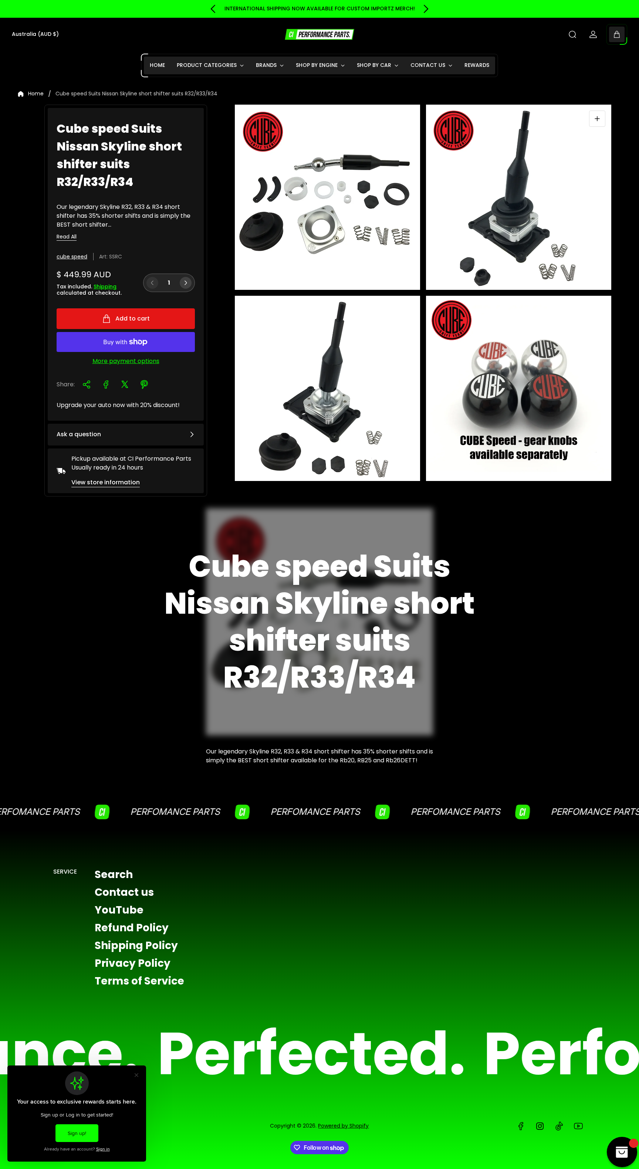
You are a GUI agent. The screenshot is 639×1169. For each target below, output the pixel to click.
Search (114, 874)
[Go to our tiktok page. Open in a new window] (559, 1126)
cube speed (72, 256)
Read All (67, 237)
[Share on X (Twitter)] (125, 384)
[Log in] (593, 34)
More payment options (125, 361)
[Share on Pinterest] (144, 384)
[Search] (572, 34)
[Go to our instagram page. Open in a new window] (539, 1126)
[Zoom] (597, 119)
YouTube (119, 910)
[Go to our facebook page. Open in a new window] (520, 1126)
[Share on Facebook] (105, 384)
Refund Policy (132, 928)
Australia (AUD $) (35, 34)
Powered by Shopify (343, 1125)
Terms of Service (139, 981)
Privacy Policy (132, 963)
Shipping (105, 286)
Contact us (124, 892)
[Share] (86, 384)
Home (36, 94)
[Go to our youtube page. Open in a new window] (578, 1126)
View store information (105, 482)
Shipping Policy (136, 945)
